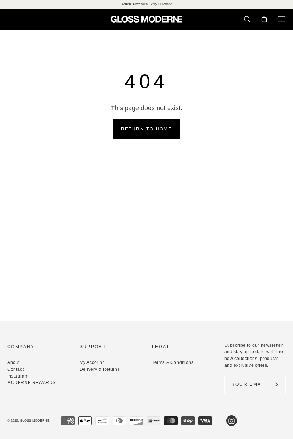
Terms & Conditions (173, 362)
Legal (161, 346)
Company (21, 346)
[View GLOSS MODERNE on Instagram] (231, 420)
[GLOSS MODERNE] (146, 19)
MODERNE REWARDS (31, 382)
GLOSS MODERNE (34, 421)
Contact (15, 369)
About (13, 362)
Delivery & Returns (100, 369)
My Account (92, 362)
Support (93, 346)
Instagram (17, 376)
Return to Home (146, 129)
